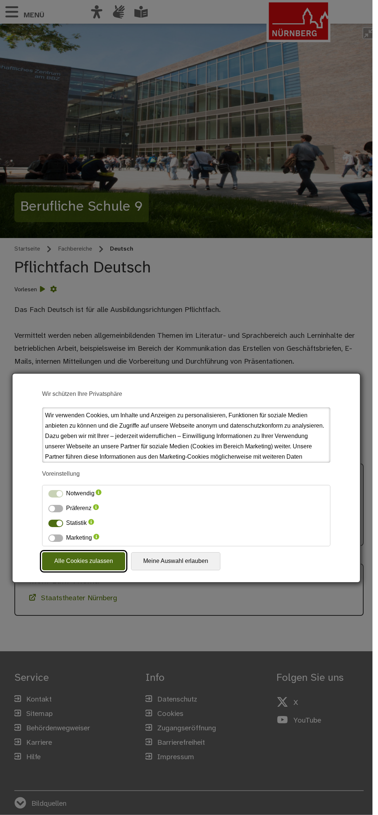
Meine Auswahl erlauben (175, 561)
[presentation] (99, 493)
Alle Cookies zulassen (83, 561)
